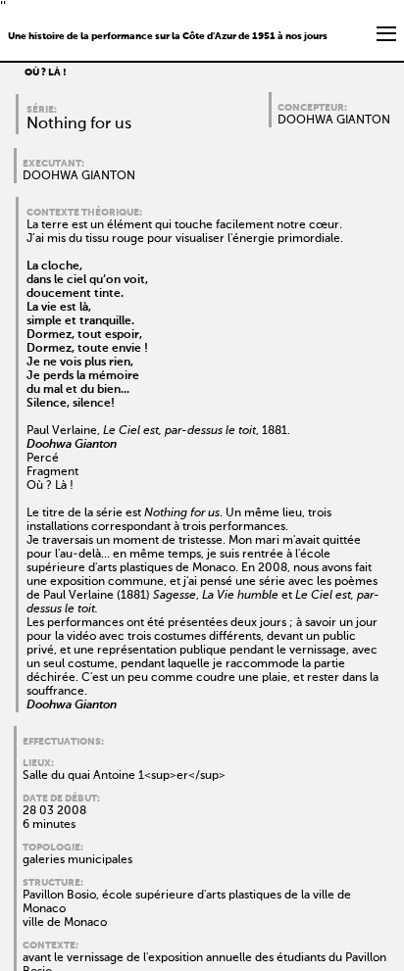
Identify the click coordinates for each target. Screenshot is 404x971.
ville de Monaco (65, 923)
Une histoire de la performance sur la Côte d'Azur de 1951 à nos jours (168, 36)
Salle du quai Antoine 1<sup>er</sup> (124, 776)
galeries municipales (77, 860)
